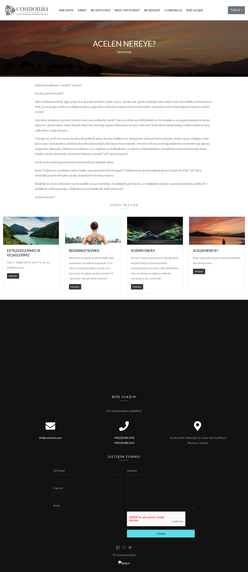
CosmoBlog (173, 10)
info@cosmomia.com (50, 437)
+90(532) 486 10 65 (124, 442)
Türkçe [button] (235, 10)
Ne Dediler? (152, 10)
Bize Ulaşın (195, 10)
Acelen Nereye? (205, 251)
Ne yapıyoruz (100, 10)
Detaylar (13, 276)
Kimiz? (82, 10)
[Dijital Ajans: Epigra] (124, 563)
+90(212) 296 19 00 (124, 437)
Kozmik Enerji (143, 251)
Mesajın (132, 470)
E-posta (58, 488)
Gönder (161, 533)
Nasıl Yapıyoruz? (127, 10)
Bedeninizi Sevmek (84, 251)
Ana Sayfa (66, 10)
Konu (56, 505)
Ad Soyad (59, 470)
